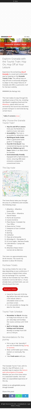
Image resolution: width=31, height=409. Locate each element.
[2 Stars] (4, 91)
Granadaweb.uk (21, 404)
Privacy (18, 405)
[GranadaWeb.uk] (6, 36)
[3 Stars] (5, 91)
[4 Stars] (7, 91)
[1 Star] (3, 91)
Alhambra (5, 104)
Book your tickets (10, 289)
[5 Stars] (8, 91)
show (17, 116)
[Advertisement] (15, 18)
